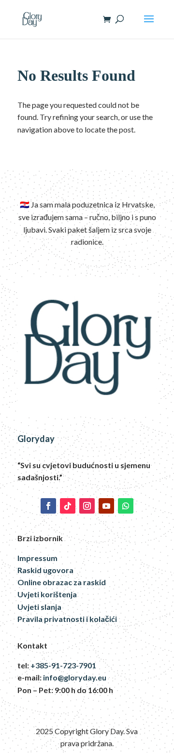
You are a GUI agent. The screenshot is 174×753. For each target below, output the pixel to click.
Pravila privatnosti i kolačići (67, 618)
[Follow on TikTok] (67, 506)
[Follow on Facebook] (48, 506)
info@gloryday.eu (74, 677)
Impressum (37, 557)
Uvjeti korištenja (47, 594)
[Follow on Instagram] (87, 506)
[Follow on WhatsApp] (125, 506)
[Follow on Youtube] (106, 506)
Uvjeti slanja (39, 606)
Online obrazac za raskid (61, 582)
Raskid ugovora (45, 570)
